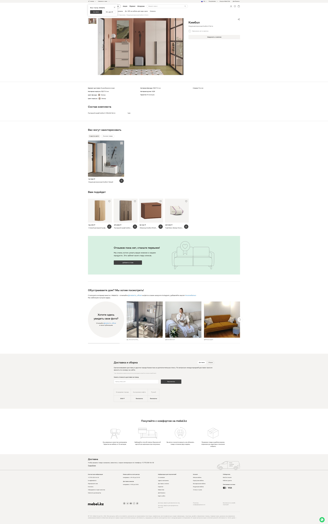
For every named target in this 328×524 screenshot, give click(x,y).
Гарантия (160, 486)
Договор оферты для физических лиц (169, 503)
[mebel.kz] (96, 504)
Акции (125, 6)
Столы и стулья (197, 489)
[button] (231, 6)
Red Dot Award (227, 477)
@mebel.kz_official (135, 295)
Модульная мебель (198, 486)
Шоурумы (141, 6)
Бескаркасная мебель (199, 483)
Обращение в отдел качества (96, 489)
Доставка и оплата (163, 483)
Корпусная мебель (198, 480)
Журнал (132, 6)
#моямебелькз (190, 295)
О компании (161, 477)
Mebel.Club (161, 489)
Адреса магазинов (163, 480)
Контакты (90, 486)
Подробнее (92, 465)
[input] (167, 6)
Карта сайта (161, 496)
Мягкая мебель (197, 477)
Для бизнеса (161, 493)
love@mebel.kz (92, 480)
